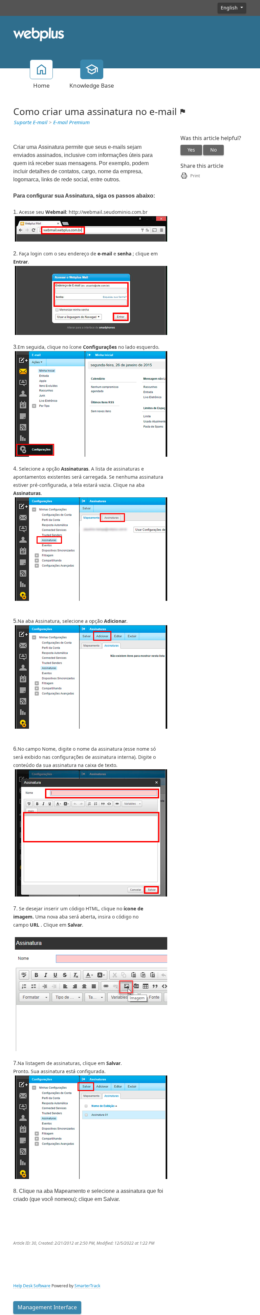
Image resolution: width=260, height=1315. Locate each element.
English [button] (230, 7)
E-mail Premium (71, 122)
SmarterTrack (87, 1286)
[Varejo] (38, 34)
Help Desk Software (31, 1286)
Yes (191, 150)
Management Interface (47, 1307)
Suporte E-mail (30, 122)
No (213, 150)
